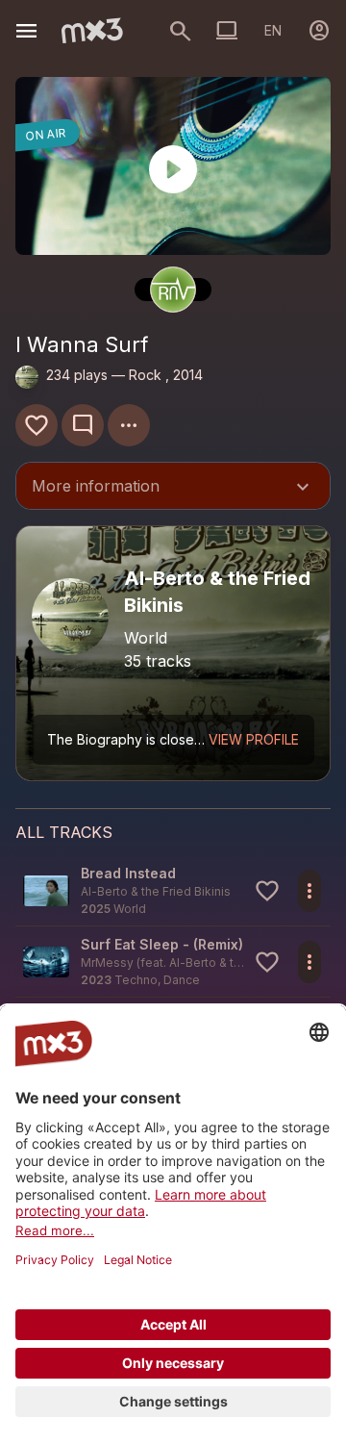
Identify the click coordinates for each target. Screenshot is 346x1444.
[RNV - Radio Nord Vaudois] (173, 289)
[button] (173, 890)
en (273, 30)
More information (173, 487)
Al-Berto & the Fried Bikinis (244, 962)
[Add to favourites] (36, 425)
